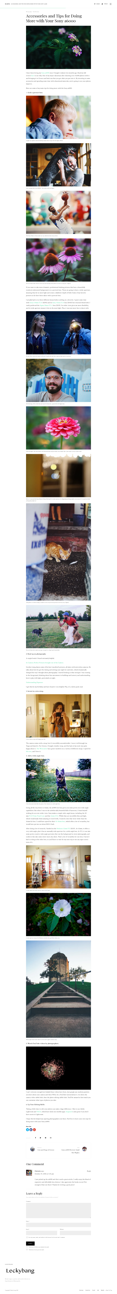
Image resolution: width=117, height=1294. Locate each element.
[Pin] (45, 1137)
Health (102, 1290)
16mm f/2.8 (54, 816)
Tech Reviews (36, 11)
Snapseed (69, 1112)
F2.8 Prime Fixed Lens (37, 816)
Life (98, 1290)
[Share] (35, 1137)
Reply (89, 1171)
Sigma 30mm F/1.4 (46, 305)
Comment (28, 1201)
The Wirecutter (42, 749)
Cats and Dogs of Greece (46, 1149)
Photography (29, 11)
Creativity (87, 1290)
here (32, 76)
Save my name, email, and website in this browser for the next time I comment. (47, 1237)
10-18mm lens (60, 821)
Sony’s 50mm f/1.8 (36, 303)
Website (62, 1229)
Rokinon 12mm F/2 (63, 828)
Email (28, 1229)
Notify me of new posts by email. (36, 1249)
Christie (38, 1171)
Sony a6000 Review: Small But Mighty (70, 1150)
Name (27, 1221)
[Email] (51, 1137)
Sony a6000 (45, 73)
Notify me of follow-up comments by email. (39, 1247)
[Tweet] (40, 1137)
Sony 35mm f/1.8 (58, 303)
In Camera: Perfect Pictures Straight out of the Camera (44, 663)
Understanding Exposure (34, 682)
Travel (93, 1290)
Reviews (81, 1290)
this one (29, 751)
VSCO (39, 1112)
